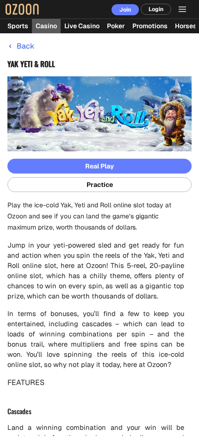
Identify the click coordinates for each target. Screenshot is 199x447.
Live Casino (82, 26)
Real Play (99, 166)
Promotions (150, 26)
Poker (116, 26)
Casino (46, 26)
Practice (100, 184)
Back (25, 46)
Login (156, 9)
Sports (17, 26)
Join (125, 9)
